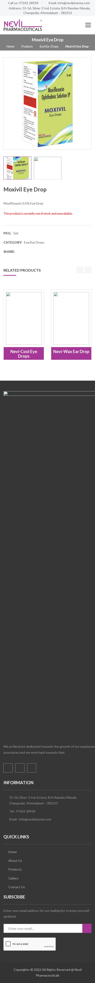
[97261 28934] (9, 974)
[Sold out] (19, 336)
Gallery (13, 878)
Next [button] (89, 103)
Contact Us (16, 887)
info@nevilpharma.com (35, 819)
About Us (15, 860)
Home (10, 46)
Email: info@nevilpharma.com (69, 3)
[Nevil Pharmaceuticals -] (22, 25)
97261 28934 (25, 811)
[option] (47, 103)
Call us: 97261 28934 (23, 3)
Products (27, 46)
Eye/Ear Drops (49, 46)
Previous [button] (6, 103)
